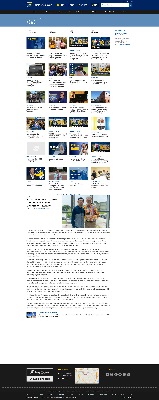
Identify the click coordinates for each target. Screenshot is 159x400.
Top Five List (94, 32)
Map (122, 394)
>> (79, 194)
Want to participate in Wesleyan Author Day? (100, 135)
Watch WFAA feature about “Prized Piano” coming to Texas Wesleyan (34, 83)
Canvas (50, 394)
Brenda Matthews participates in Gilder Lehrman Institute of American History (56, 186)
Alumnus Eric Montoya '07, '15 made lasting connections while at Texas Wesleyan (100, 56)
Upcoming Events (30, 132)
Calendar (80, 394)
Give (95, 5)
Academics (49, 12)
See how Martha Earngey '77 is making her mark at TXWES (99, 160)
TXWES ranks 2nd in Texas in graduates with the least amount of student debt (58, 56)
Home (28, 18)
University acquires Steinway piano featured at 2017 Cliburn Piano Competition (78, 110)
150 (71, 194)
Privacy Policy (65, 391)
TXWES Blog (61, 394)
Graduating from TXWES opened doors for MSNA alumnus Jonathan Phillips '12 (78, 56)
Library (114, 394)
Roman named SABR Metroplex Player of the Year (78, 82)
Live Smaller (53, 32)
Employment (91, 394)
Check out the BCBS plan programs (34, 160)
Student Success (96, 181)
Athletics (94, 12)
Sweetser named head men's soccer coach (34, 185)
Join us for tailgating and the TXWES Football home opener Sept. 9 (35, 55)
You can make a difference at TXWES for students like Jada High (78, 135)
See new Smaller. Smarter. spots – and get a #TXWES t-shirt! (100, 82)
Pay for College (53, 51)
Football (28, 51)
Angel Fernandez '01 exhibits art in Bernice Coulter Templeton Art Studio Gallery (99, 110)
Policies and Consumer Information (93, 391)
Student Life (79, 12)
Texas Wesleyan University (42, 208)
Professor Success (54, 181)
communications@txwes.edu (122, 44)
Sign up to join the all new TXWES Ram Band (78, 160)
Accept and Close (127, 397)
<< (57, 194)
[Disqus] (68, 340)
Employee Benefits (31, 156)
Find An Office (127, 1)
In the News (29, 78)
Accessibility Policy (76, 391)
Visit (72, 5)
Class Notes (52, 157)
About (34, 12)
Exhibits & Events (96, 105)
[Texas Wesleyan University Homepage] (41, 5)
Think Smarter (32, 32)
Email (71, 394)
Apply (62, 5)
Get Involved (29, 105)
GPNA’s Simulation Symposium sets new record (99, 185)
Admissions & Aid (64, 12)
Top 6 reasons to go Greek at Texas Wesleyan (34, 109)
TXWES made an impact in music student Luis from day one (58, 135)
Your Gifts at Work (74, 51)
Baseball (71, 78)
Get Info (84, 5)
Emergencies (104, 394)
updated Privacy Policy (39, 397)
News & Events (109, 12)
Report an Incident (109, 391)
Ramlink (40, 394)
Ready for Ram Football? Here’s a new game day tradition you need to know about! (57, 83)
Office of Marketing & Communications (121, 34)
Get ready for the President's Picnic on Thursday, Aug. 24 (34, 136)
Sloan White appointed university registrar (57, 108)
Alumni (125, 12)
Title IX (130, 394)
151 (74, 194)
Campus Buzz (52, 78)
